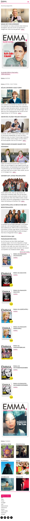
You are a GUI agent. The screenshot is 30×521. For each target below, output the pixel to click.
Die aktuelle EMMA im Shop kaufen (9, 72)
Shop (2, 499)
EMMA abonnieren (5, 74)
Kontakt (3, 514)
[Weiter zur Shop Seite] (15, 51)
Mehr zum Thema (24, 251)
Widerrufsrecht (4, 506)
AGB (2, 504)
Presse (2, 501)
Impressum (3, 512)
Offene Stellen (4, 511)
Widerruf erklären (6, 496)
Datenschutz (4, 507)
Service (2, 509)
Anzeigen (3, 502)
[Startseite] (15, 2)
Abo (2, 497)
